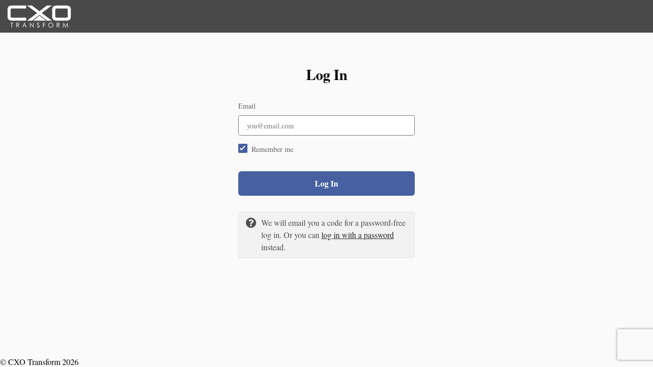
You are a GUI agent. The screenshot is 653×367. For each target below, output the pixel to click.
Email (247, 106)
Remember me (272, 149)
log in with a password (357, 234)
